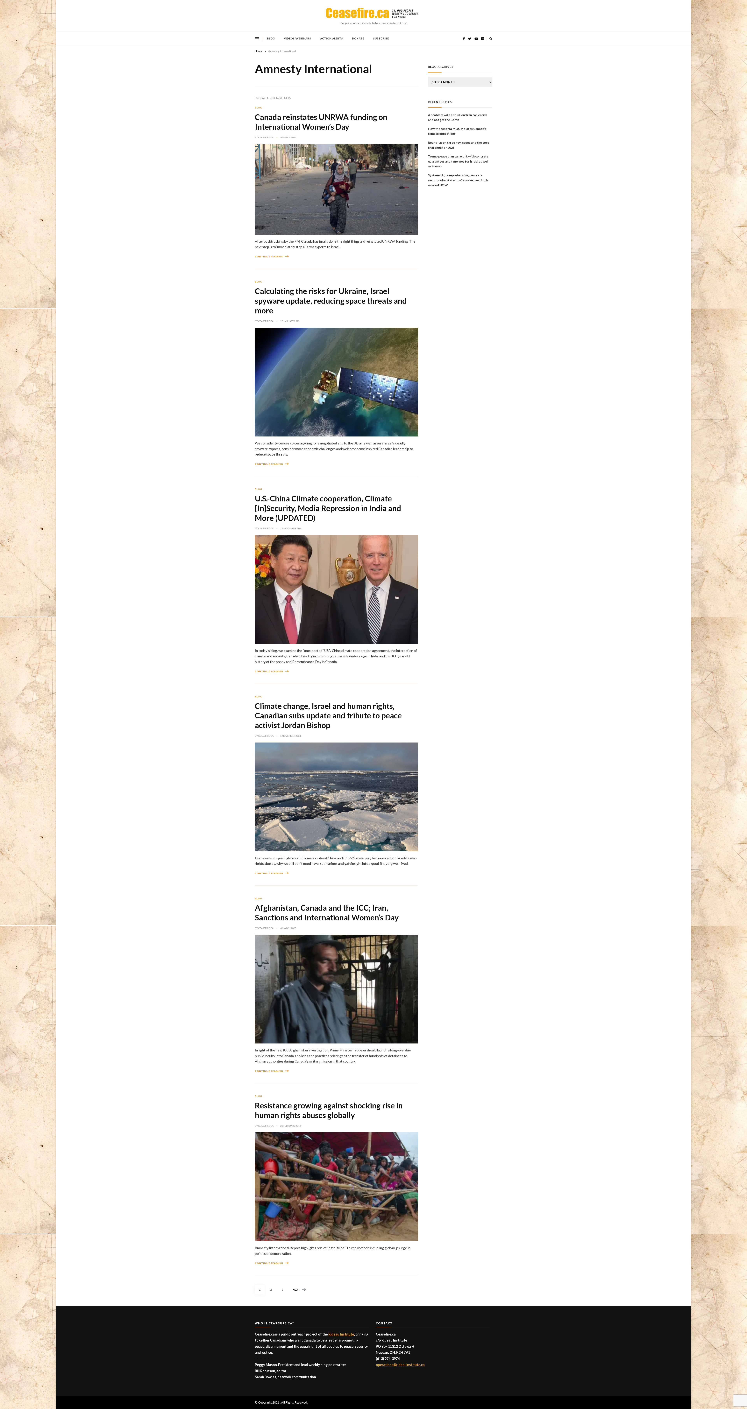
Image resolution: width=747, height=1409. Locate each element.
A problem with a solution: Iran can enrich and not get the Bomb (457, 117)
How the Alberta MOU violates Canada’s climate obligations (457, 131)
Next (296, 1289)
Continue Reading (269, 256)
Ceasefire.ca (266, 137)
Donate (358, 38)
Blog (271, 38)
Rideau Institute (341, 1334)
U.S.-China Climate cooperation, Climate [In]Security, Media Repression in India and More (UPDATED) (328, 508)
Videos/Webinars (297, 38)
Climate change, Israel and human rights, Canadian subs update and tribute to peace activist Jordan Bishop (328, 715)
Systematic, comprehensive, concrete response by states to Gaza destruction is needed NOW (458, 180)
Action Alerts (331, 38)
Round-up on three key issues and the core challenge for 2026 (458, 145)
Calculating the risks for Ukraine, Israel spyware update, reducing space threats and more (331, 300)
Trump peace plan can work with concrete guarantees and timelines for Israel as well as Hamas (458, 161)
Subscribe (381, 38)
